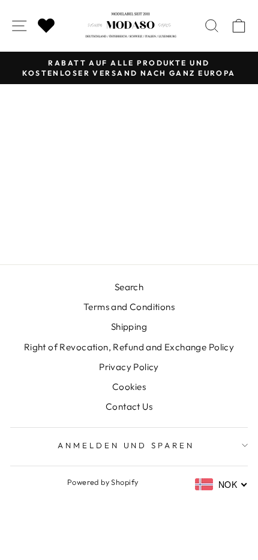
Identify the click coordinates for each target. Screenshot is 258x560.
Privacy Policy (129, 367)
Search (129, 287)
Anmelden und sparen (126, 445)
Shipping (129, 326)
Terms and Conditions (129, 306)
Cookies (129, 386)
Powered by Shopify (102, 482)
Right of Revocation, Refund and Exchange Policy (129, 347)
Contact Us (129, 406)
